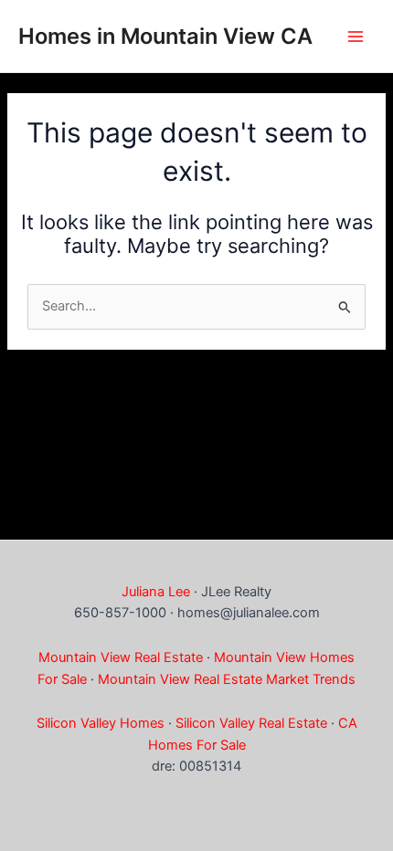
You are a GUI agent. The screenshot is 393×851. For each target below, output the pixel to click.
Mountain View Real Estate (120, 657)
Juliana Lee (156, 591)
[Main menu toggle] (355, 36)
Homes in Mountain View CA (165, 36)
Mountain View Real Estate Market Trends (227, 679)
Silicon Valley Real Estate (251, 723)
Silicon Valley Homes (101, 723)
